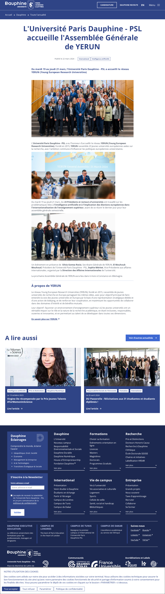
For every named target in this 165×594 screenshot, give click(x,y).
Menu (152, 5)
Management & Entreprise (25, 460)
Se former (130, 507)
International (84, 59)
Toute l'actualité (38, 14)
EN (142, 5)
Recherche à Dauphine (137, 446)
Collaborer (131, 503)
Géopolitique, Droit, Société (25, 453)
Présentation (60, 485)
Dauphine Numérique (64, 456)
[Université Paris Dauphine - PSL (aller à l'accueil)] (24, 5)
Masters (94, 452)
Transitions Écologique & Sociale (28, 466)
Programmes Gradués (100, 463)
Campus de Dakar (62, 507)
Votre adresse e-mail (20, 483)
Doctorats (95, 460)
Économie (18, 456)
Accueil (8, 14)
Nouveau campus (62, 442)
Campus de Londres (63, 499)
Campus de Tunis (62, 503)
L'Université (59, 439)
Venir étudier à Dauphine (66, 489)
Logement (95, 492)
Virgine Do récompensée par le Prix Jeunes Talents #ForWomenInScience (36, 400)
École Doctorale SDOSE (137, 453)
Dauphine (21, 14)
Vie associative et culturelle (103, 489)
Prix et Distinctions (135, 439)
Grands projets (133, 489)
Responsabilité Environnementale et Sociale (68, 447)
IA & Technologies (21, 463)
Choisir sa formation (100, 439)
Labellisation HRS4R (135, 460)
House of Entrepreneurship (67, 460)
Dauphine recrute (129, 5)
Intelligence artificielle (100, 59)
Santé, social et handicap (102, 503)
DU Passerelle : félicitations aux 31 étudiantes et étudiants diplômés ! (120, 400)
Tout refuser (28, 588)
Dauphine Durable (63, 452)
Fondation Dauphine (64, 463)
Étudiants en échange (64, 492)
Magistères (95, 456)
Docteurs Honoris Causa (137, 442)
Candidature (106, 5)
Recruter (130, 499)
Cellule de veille (97, 499)
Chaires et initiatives (135, 457)
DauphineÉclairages (18, 438)
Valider (17, 512)
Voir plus (57, 468)
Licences (94, 449)
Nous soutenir (132, 492)
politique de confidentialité (24, 503)
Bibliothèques (96, 507)
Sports (93, 496)
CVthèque (130, 450)
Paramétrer (45, 588)
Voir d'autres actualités (141, 337)
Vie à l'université (98, 485)
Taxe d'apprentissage (136, 496)
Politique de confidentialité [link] (69, 588)
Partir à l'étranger (62, 496)
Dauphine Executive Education (19, 527)
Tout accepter (11, 588)
